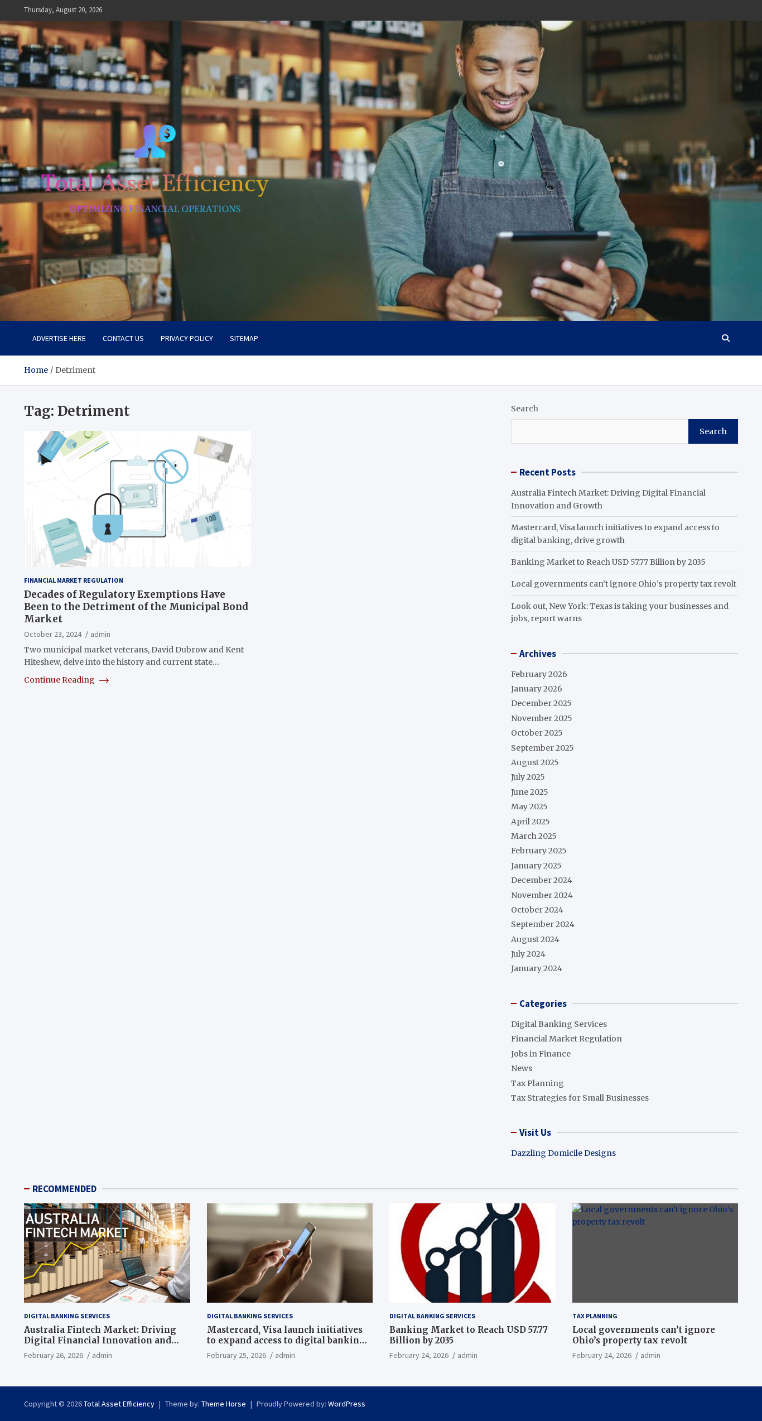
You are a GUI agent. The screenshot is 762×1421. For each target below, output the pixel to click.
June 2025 (529, 792)
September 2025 (542, 748)
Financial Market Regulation (73, 580)
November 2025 (541, 718)
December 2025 (541, 703)
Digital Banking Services (559, 1024)
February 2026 (539, 674)
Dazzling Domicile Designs (563, 1153)
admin (100, 634)
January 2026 (536, 689)
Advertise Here (59, 338)
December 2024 (541, 880)
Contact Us (123, 338)
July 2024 (528, 954)
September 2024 (543, 924)
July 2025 (528, 777)
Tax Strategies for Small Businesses (580, 1098)
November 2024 (542, 895)
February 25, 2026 (236, 1355)
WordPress (346, 1404)
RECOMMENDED (64, 1189)
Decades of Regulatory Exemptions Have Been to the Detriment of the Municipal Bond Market (136, 606)
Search (524, 409)
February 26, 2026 (53, 1355)
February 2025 (539, 851)
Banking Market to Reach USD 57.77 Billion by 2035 (608, 562)
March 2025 (534, 836)
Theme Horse (223, 1404)
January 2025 (536, 866)
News (521, 1068)
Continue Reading (60, 680)
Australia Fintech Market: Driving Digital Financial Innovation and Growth (100, 1340)
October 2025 (537, 733)
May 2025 (529, 806)
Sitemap (244, 338)
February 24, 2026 (418, 1355)
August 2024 (535, 939)
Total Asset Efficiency (119, 1404)
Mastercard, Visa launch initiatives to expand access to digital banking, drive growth (287, 1340)
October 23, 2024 (52, 634)
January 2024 (536, 968)
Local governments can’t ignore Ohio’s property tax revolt (623, 584)
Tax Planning (537, 1083)
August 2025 (535, 762)
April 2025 (530, 822)
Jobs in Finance (541, 1054)
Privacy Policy (187, 338)
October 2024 (537, 910)
